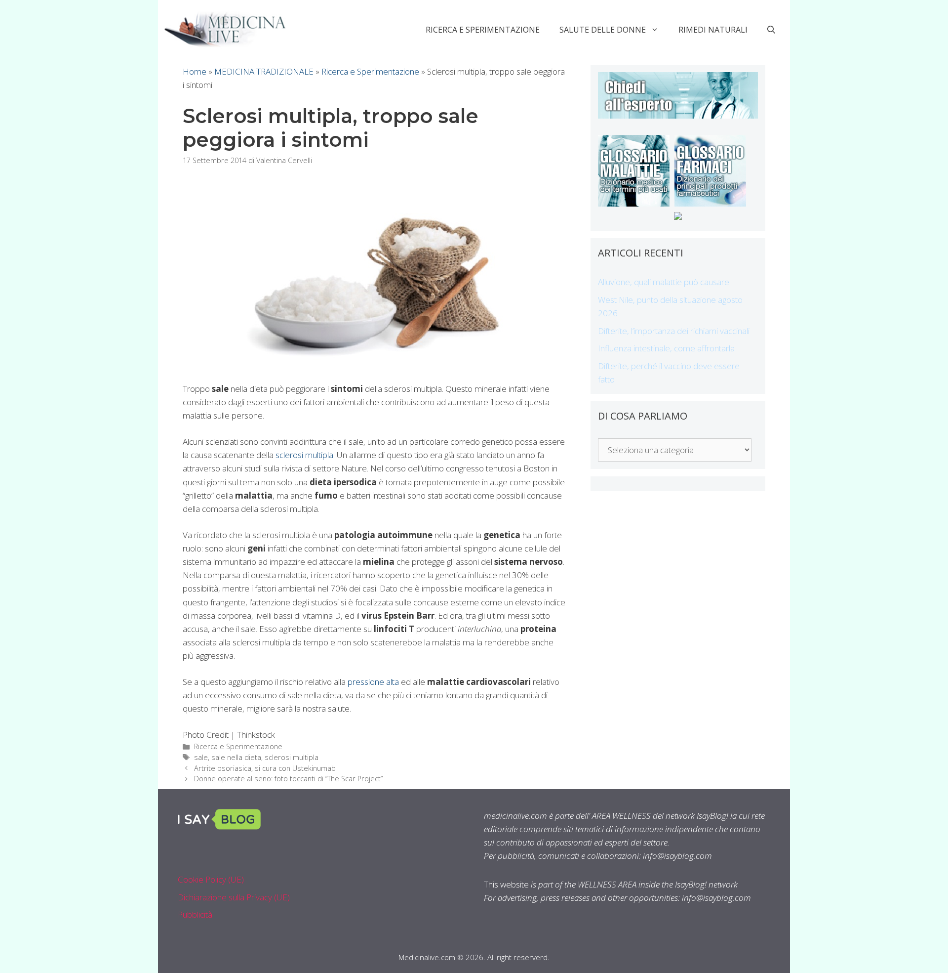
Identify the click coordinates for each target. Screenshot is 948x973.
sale (201, 757)
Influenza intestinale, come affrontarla (666, 348)
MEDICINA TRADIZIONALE (264, 71)
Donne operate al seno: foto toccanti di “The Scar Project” (288, 778)
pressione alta (373, 681)
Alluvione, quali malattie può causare (663, 282)
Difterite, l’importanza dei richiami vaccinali (674, 331)
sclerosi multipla (304, 455)
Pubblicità (195, 914)
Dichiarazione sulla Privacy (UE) (234, 897)
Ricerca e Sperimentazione (483, 29)
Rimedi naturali (713, 29)
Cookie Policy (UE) (211, 879)
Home (194, 71)
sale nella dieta (236, 757)
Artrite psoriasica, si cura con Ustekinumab (265, 768)
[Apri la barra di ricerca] (771, 29)
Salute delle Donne (602, 29)
